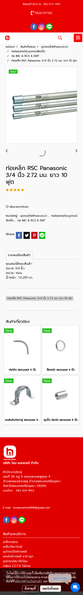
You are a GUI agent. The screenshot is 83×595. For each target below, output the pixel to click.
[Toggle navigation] (78, 38)
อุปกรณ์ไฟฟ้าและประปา (34, 216)
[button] (59, 38)
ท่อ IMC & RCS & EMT (32, 220)
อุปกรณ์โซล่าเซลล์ (15, 551)
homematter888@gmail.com (31, 508)
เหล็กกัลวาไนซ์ (12, 546)
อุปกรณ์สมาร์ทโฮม (15, 561)
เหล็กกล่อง (10, 542)
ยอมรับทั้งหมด (50, 588)
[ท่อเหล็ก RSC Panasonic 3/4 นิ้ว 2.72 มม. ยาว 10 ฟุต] (41, 105)
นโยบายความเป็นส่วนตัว (28, 581)
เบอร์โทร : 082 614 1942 (18, 491)
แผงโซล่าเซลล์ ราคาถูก (18, 556)
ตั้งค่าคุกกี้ (30, 588)
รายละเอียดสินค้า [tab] (19, 255)
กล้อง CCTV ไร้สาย (16, 566)
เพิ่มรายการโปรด (18, 207)
